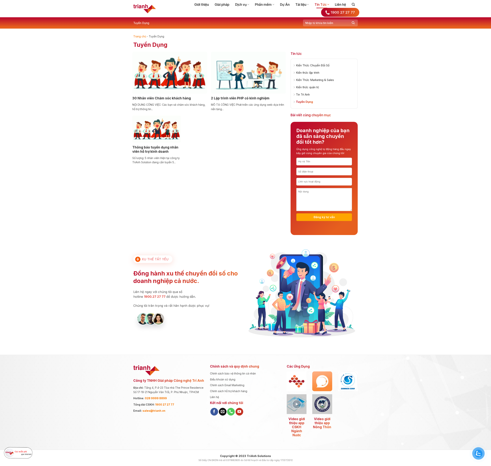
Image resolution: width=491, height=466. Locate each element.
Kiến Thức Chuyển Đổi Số (313, 65)
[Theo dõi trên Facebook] (214, 412)
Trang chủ (139, 36)
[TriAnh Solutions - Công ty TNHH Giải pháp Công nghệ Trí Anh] (144, 8)
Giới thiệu (201, 5)
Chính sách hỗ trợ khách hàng (228, 391)
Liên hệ (340, 5)
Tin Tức (321, 5)
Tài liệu (300, 5)
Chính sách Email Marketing (227, 385)
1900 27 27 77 (164, 404)
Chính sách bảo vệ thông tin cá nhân (233, 373)
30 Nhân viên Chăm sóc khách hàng (161, 98)
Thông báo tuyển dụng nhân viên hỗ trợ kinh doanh (155, 149)
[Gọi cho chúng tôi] (231, 412)
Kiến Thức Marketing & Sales (315, 80)
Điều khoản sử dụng (222, 379)
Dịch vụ (241, 5)
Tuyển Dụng (141, 23)
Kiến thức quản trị (307, 87)
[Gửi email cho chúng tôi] (223, 412)
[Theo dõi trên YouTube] (239, 412)
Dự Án (285, 5)
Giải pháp (222, 5)
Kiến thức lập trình (307, 72)
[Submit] (353, 23)
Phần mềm (263, 5)
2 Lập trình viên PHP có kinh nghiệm (240, 98)
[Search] (353, 4)
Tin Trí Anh (303, 94)
